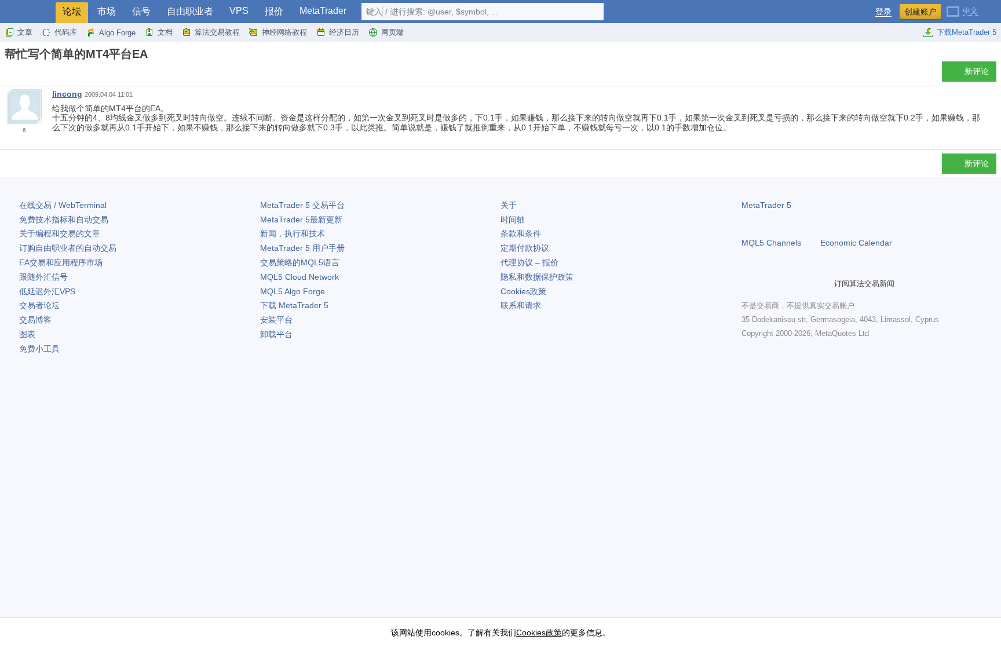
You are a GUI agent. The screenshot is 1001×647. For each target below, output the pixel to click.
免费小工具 (39, 348)
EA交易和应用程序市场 (61, 262)
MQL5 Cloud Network (299, 277)
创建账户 (920, 11)
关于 (508, 205)
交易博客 (35, 319)
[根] (8, 74)
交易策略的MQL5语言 (299, 262)
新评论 (977, 71)
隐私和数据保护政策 (536, 277)
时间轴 (512, 219)
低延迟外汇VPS (47, 291)
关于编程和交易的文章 (59, 233)
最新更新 (301, 219)
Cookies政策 (523, 291)
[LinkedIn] (823, 283)
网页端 (392, 32)
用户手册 (302, 248)
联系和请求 (520, 305)
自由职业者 (190, 11)
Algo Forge (117, 32)
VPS (239, 11)
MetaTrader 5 (766, 205)
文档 (165, 32)
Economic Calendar (856, 242)
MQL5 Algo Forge (292, 291)
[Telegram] (767, 283)
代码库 (65, 32)
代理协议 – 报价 (529, 262)
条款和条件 (520, 233)
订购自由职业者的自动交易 (67, 248)
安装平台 (276, 319)
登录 (883, 12)
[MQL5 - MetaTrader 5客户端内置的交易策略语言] (28, 12)
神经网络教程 (284, 32)
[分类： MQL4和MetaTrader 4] (22, 74)
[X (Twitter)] (785, 283)
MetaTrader (322, 11)
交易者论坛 (39, 305)
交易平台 (302, 205)
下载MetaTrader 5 (966, 32)
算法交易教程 (217, 32)
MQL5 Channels (771, 242)
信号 (141, 11)
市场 (106, 11)
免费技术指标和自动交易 (63, 219)
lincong (67, 93)
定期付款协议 (524, 248)
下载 (294, 305)
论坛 (72, 11)
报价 (274, 11)
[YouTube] (804, 283)
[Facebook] (748, 283)
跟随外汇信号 (43, 277)
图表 (27, 334)
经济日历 (344, 32)
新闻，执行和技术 (292, 233)
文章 (24, 32)
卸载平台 (276, 334)
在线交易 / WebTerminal (63, 205)
